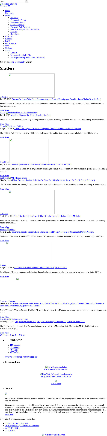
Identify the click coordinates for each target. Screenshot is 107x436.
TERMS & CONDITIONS (16, 423)
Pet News (14, 18)
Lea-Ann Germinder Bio (20, 55)
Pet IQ (8, 41)
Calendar (9, 36)
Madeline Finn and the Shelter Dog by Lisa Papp (31, 115)
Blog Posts (14, 34)
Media (7, 46)
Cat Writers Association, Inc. (56, 369)
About (7, 50)
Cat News (4, 97)
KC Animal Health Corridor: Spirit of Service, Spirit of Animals (40, 268)
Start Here (9, 13)
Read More (4, 110)
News (7, 15)
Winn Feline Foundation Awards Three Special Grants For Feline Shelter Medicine (47, 216)
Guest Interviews (17, 25)
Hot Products (10, 43)
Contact (13, 53)
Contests (8, 39)
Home (7, 10)
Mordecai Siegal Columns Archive (24, 29)
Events (3, 265)
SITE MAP (10, 430)
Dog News (4, 162)
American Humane (8, 301)
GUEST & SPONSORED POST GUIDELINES (21, 357)
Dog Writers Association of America (56, 376)
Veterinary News (17, 22)
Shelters (8, 48)
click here (9, 414)
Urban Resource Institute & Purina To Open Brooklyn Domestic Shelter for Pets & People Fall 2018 (53, 180)
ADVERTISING (12, 428)
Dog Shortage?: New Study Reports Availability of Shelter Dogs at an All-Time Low (50, 321)
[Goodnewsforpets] (8, 4)
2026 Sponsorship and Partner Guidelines (27, 57)
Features (13, 32)
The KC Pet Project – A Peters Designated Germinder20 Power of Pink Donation (47, 128)
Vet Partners (56, 384)
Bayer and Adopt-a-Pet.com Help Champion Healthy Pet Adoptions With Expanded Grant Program (53, 232)
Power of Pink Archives (20, 27)
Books (2, 113)
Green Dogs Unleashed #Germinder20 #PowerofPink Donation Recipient (41, 164)
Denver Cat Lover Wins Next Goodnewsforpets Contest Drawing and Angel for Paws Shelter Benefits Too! (56, 99)
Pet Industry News (18, 20)
